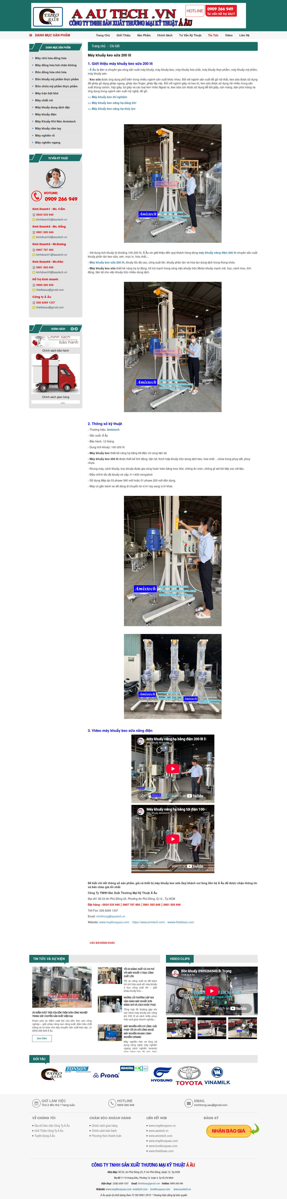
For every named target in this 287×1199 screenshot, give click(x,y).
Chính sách (165, 35)
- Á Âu (92, 69)
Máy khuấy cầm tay (48, 128)
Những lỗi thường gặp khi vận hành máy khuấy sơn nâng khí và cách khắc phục (140, 1001)
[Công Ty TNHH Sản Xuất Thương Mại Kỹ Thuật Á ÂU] (138, 15)
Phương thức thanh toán (106, 1136)
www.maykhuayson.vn (162, 1125)
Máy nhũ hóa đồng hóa (50, 58)
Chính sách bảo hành (55, 350)
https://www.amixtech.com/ (148, 922)
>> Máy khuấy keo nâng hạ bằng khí (112, 103)
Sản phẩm (144, 35)
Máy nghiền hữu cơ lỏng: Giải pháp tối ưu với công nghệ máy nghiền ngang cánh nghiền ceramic (140, 1031)
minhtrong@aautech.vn (110, 916)
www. (182, 1189)
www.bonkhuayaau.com (163, 1146)
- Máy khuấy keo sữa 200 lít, (106, 262)
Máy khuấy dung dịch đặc (52, 107)
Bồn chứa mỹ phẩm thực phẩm (56, 86)
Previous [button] (72, 329)
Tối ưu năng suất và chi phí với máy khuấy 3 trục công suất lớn (139, 972)
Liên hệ (244, 35)
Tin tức (213, 35)
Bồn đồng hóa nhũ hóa (50, 72)
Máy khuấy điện (45, 114)
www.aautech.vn (158, 1130)
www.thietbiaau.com (161, 1151)
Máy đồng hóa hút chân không (56, 65)
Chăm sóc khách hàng (110, 1117)
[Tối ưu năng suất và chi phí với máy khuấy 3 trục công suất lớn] (110, 975)
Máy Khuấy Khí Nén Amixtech (55, 121)
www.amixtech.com (160, 1136)
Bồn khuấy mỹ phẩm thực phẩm (57, 79)
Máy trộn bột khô (46, 93)
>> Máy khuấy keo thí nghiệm (107, 97)
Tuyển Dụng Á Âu (45, 1136)
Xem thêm (42, 1038)
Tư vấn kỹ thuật (190, 35)
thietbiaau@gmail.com (149, 1183)
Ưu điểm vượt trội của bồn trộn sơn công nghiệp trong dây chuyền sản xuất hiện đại (60, 1014)
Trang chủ (103, 35)
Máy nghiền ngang (47, 142)
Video (229, 35)
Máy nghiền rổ (45, 135)
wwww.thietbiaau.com (181, 922)
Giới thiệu (124, 35)
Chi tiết (115, 46)
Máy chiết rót (44, 100)
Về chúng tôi (43, 1117)
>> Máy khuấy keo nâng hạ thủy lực (111, 109)
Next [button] (76, 329)
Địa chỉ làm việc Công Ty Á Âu (52, 1125)
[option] (55, 343)
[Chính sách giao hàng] (55, 374)
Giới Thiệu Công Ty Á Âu (49, 1130)
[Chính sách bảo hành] (55, 339)
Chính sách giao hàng (55, 397)
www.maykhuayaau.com (114, 922)
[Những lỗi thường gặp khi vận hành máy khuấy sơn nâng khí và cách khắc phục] (110, 1004)
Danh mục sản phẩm (52, 35)
